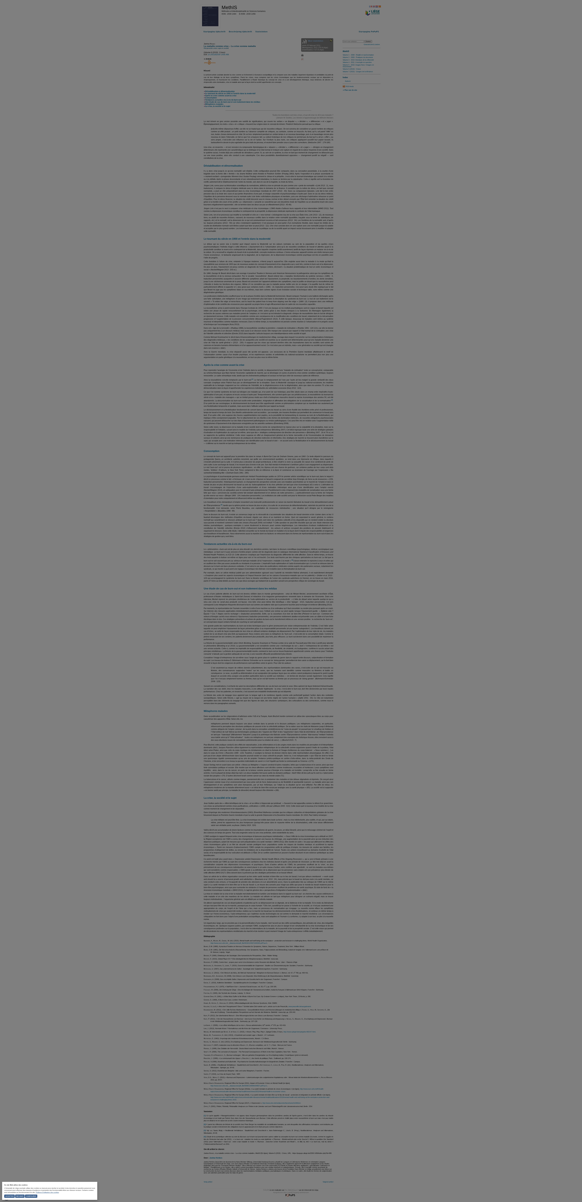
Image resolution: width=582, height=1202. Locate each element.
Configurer (31, 1196)
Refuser (19, 1196)
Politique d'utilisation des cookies (47, 1192)
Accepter (9, 1196)
